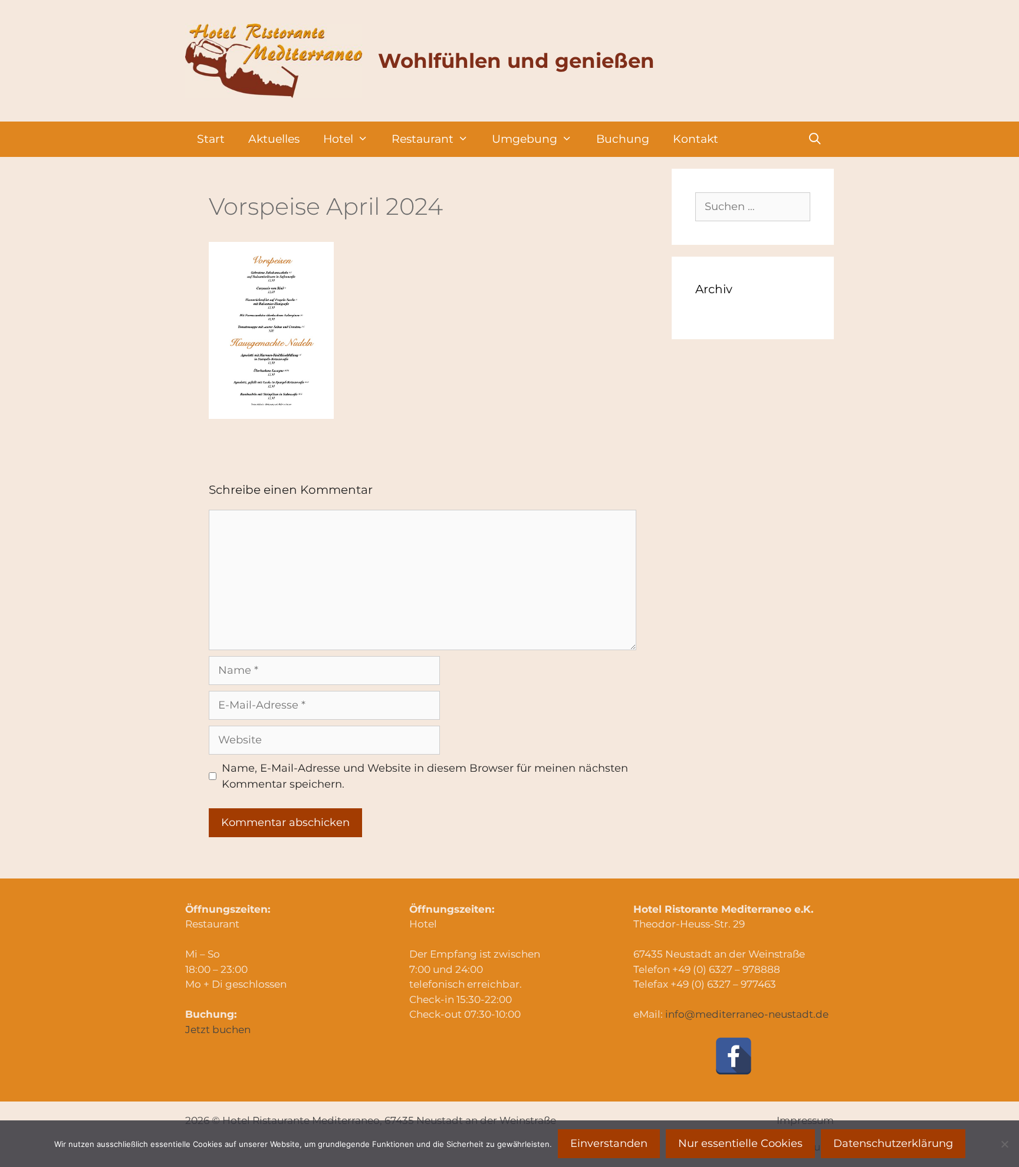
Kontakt (695, 139)
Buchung (622, 139)
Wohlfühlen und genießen (516, 60)
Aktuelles (274, 139)
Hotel (338, 139)
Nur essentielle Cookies (740, 1143)
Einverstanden (608, 1143)
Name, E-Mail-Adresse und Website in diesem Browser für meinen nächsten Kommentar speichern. (425, 776)
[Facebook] (733, 1056)
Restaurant (422, 139)
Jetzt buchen (218, 1029)
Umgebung (524, 139)
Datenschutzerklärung (893, 1143)
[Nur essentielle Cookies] (1004, 1144)
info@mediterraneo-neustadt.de (747, 1014)
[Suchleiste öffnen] (815, 139)
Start (211, 139)
